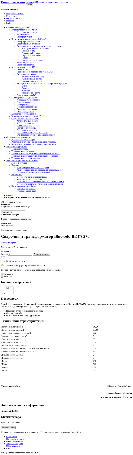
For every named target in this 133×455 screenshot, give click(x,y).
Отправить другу (8, 243)
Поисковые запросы (15, 439)
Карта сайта (11, 437)
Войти (9, 23)
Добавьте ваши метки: (11, 422)
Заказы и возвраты (14, 444)
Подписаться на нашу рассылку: (15, 207)
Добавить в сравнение (17, 261)
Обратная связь (13, 446)
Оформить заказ (13, 18)
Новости (10, 21)
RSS (8, 448)
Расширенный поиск (15, 441)
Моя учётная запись (15, 14)
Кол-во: (4, 254)
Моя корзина (12, 16)
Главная (9, 195)
